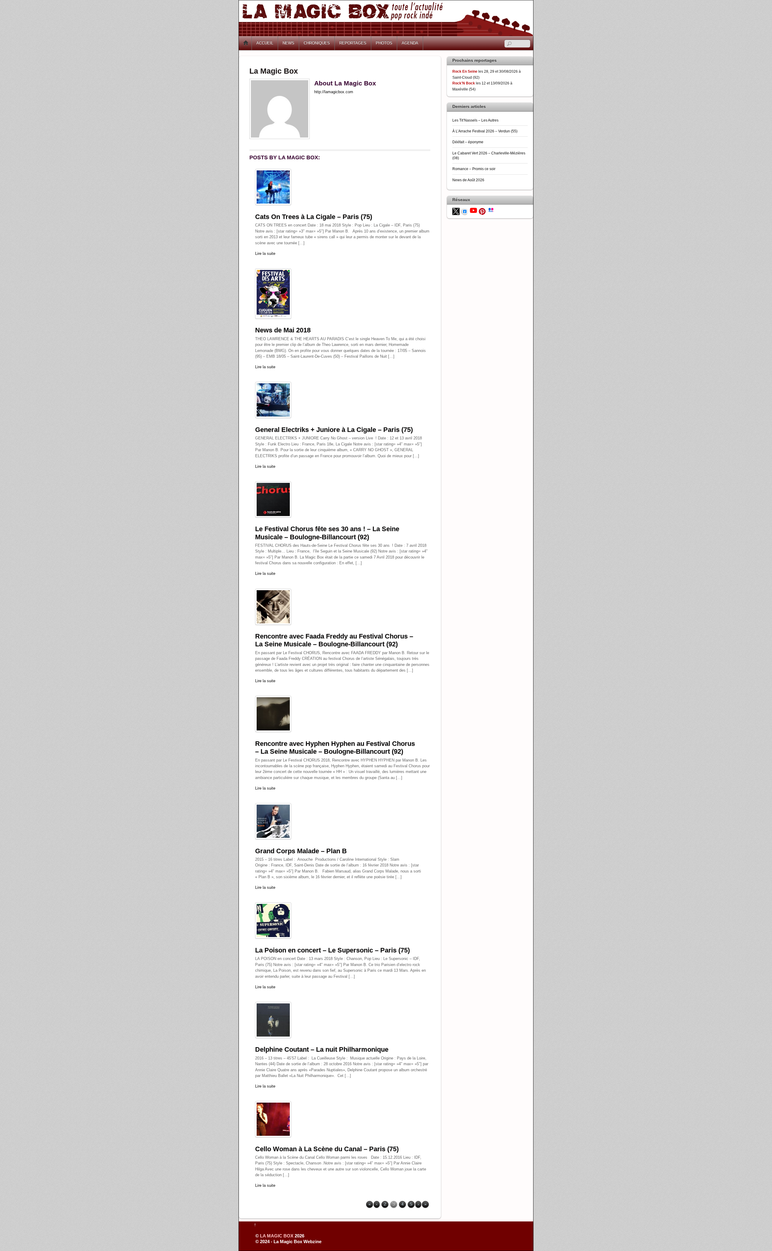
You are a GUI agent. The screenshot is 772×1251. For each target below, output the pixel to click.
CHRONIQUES (317, 43)
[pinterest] (482, 211)
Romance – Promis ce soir (473, 169)
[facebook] (464, 211)
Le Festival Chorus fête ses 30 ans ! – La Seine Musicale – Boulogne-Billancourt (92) (327, 532)
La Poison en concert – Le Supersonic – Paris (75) (332, 950)
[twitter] (456, 211)
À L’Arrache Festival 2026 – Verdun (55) (484, 131)
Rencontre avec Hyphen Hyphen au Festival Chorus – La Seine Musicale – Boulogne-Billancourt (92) (335, 747)
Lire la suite (265, 253)
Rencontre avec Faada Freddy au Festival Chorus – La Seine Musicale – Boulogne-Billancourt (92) (334, 640)
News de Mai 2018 (283, 330)
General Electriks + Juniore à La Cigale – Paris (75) (334, 429)
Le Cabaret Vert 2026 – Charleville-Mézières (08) (488, 155)
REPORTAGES (352, 43)
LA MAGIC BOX (276, 1235)
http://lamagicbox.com (333, 92)
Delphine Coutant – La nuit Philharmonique (321, 1049)
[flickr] (491, 209)
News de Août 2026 (468, 180)
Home (246, 43)
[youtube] (473, 210)
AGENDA (410, 43)
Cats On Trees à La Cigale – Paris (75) (313, 216)
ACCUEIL (264, 43)
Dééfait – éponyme (467, 142)
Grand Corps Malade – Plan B (301, 851)
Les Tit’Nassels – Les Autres (475, 120)
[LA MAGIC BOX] (386, 34)
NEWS (288, 43)
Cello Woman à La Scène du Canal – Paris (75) (327, 1149)
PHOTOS (384, 43)
